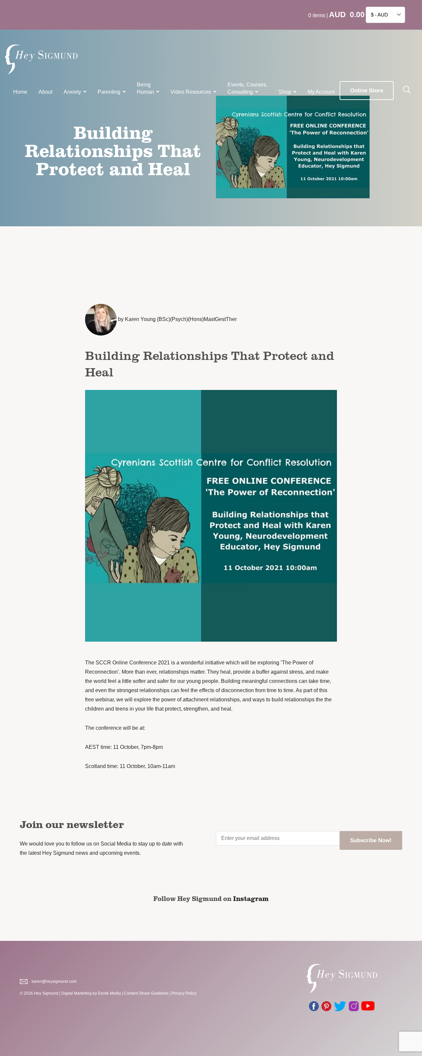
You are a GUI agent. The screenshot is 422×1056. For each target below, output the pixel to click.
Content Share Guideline (146, 993)
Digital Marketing (76, 993)
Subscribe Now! (371, 840)
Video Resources (190, 92)
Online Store (366, 90)
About (45, 92)
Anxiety (72, 92)
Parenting (109, 92)
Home (20, 92)
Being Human (145, 88)
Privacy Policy (183, 993)
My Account (321, 92)
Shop (285, 92)
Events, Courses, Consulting (247, 88)
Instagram (251, 898)
